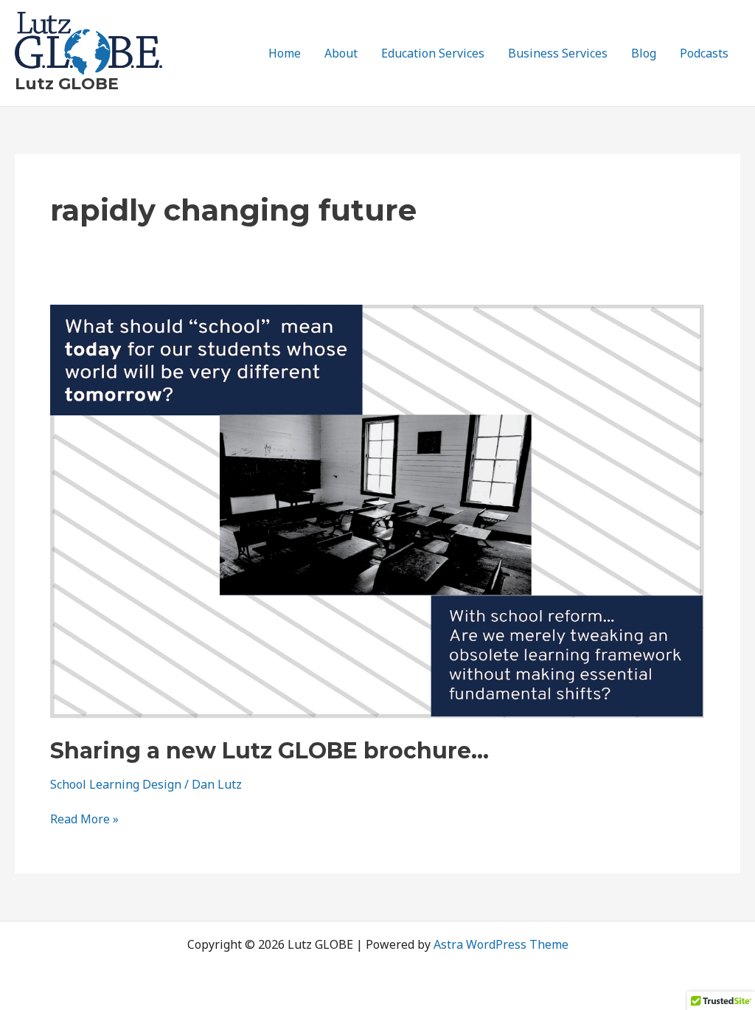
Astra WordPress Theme (501, 944)
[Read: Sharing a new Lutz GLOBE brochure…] (377, 510)
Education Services (432, 53)
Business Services (558, 53)
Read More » (84, 819)
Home (284, 53)
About (341, 53)
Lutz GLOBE (67, 84)
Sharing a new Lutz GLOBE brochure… (269, 750)
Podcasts (704, 53)
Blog (643, 53)
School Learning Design (115, 784)
